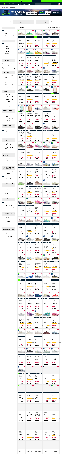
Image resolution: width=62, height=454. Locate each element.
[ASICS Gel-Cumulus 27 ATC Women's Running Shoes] (30, 445)
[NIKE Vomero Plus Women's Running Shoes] (38, 445)
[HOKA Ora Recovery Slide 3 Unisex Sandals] (30, 407)
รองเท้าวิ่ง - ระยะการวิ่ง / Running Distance (8, 168)
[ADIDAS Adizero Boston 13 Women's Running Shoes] (47, 445)
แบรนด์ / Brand (7, 41)
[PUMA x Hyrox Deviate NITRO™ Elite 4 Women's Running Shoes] (47, 314)
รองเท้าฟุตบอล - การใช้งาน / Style (9, 214)
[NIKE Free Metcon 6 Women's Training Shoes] (21, 426)
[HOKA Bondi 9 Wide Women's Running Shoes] (47, 164)
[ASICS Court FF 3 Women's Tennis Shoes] (21, 202)
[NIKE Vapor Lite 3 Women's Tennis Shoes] (55, 426)
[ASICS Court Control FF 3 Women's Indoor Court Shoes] (38, 407)
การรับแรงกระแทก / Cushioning (7, 140)
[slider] (3, 68)
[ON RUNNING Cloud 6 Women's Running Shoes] (38, 333)
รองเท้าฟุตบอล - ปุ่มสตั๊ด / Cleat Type (8, 184)
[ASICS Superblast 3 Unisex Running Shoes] (47, 221)
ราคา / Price (6, 60)
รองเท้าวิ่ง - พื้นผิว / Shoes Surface (9, 126)
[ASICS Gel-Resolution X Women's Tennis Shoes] (55, 52)
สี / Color (6, 91)
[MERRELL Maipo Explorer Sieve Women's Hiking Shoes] (47, 71)
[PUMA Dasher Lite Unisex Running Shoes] (30, 426)
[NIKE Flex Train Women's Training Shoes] (47, 426)
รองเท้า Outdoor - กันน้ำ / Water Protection (8, 229)
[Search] (50, 4)
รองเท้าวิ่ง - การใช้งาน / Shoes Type (8, 111)
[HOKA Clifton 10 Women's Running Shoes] (38, 426)
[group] (31, 1)
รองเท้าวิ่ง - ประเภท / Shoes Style (7, 154)
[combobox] (43, 4)
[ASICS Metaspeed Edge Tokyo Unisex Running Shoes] (38, 389)
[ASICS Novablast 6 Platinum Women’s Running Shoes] (21, 90)
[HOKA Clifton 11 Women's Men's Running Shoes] (21, 407)
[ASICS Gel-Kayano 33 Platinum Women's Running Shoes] (21, 389)
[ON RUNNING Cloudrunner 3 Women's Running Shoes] (30, 221)
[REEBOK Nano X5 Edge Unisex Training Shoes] (47, 407)
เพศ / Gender (7, 28)
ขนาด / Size (6, 72)
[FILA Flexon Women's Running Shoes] (55, 445)
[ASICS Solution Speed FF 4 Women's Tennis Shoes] (47, 127)
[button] (53, 27)
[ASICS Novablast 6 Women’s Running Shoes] (21, 34)
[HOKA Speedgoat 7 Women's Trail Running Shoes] (30, 202)
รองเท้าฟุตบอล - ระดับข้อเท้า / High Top (8, 199)
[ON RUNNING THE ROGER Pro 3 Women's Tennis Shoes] (47, 52)
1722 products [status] (20, 27)
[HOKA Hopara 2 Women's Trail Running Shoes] (55, 277)
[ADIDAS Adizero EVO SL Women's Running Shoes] (38, 127)
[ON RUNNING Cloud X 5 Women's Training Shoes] (21, 164)
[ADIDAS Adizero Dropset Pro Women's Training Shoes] (30, 164)
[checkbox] (23, 22)
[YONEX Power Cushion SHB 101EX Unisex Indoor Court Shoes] (30, 258)
